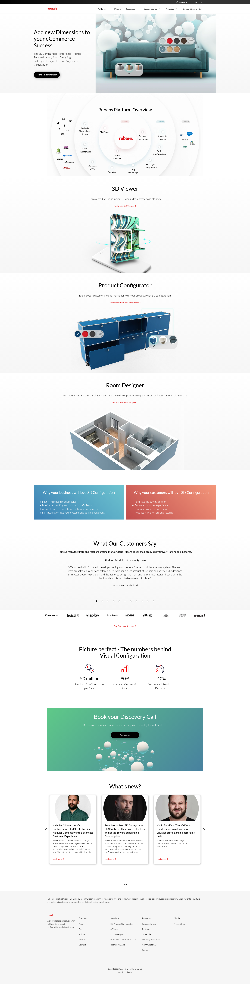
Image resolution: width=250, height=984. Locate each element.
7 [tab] (131, 601)
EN (196, 2)
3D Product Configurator (121, 924)
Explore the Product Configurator (124, 302)
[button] (46, 829)
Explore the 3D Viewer (124, 206)
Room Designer (117, 934)
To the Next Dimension (47, 74)
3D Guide (146, 934)
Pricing (117, 9)
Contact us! (125, 735)
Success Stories (150, 9)
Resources (130, 9)
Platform (101, 9)
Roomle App (184, 2)
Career (82, 929)
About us (170, 9)
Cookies (129, 972)
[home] (52, 8)
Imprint (120, 972)
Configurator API (150, 944)
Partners (146, 929)
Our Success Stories (124, 626)
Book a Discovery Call (192, 9)
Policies (82, 934)
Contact (82, 944)
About (81, 924)
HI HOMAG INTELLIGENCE (123, 939)
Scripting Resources (151, 939)
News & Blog (179, 924)
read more (57, 859)
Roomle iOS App (117, 944)
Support (145, 950)
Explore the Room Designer (124, 402)
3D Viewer (105, 132)
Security (82, 939)
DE (201, 2)
